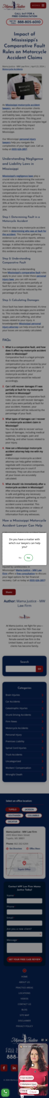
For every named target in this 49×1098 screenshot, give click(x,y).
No (20, 557)
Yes (28, 557)
